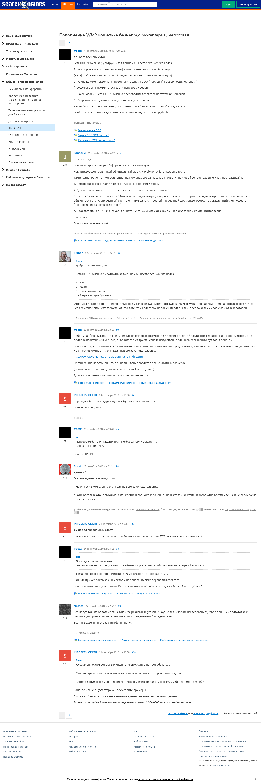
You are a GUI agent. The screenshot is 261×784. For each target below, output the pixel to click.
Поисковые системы (19, 36)
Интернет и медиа (144, 746)
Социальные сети (144, 736)
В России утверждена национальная (138, 639)
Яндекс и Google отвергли (91, 382)
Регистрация (248, 4)
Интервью (74, 736)
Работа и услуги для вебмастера (28, 177)
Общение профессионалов (24, 81)
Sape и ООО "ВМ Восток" (93, 135)
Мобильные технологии (82, 731)
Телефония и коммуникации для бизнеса (27, 112)
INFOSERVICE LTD (85, 395)
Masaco (78, 606)
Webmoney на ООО (89, 130)
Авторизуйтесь (178, 713)
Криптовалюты (18, 141)
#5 (117, 429)
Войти (229, 4)
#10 (134, 652)
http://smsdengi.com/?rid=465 (187, 318)
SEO (70, 741)
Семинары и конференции (26, 89)
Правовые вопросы (21, 162)
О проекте (205, 731)
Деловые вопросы (20, 121)
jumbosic (80, 153)
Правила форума (13, 756)
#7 (133, 524)
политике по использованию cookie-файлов (165, 779)
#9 (119, 606)
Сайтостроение (16, 66)
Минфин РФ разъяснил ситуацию (95, 593)
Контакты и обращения (213, 756)
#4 (133, 395)
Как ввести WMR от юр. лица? (96, 140)
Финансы (14, 128)
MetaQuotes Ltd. (221, 765)
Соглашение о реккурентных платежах (221, 751)
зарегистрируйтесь (205, 713)
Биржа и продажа (18, 169)
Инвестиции (16, 148)
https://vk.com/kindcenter (173, 233)
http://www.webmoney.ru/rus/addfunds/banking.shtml (109, 356)
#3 (117, 329)
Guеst (77, 466)
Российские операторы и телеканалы (97, 639)
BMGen (78, 253)
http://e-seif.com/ (126, 318)
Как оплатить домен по (151, 240)
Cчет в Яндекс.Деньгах (23, 135)
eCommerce (140, 751)
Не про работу (16, 185)
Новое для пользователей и (121, 382)
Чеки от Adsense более (89, 240)
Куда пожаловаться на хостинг (120, 240)
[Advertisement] (130, 19)
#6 (117, 466)
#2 (119, 253)
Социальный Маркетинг (22, 74)
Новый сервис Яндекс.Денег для (155, 382)
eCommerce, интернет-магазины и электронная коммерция (25, 99)
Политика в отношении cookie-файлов (221, 746)
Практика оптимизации (22, 43)
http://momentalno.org (147, 509)
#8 (117, 548)
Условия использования (213, 736)
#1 (121, 153)
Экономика (16, 155)
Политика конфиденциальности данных (222, 741)
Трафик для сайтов (19, 51)
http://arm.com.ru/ (123, 233)
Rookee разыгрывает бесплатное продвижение (184, 639)
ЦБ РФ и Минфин (124, 593)
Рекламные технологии (82, 746)
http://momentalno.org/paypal (240, 509)
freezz (78, 51)
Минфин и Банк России (148, 593)
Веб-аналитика (77, 751)
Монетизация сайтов (20, 59)
